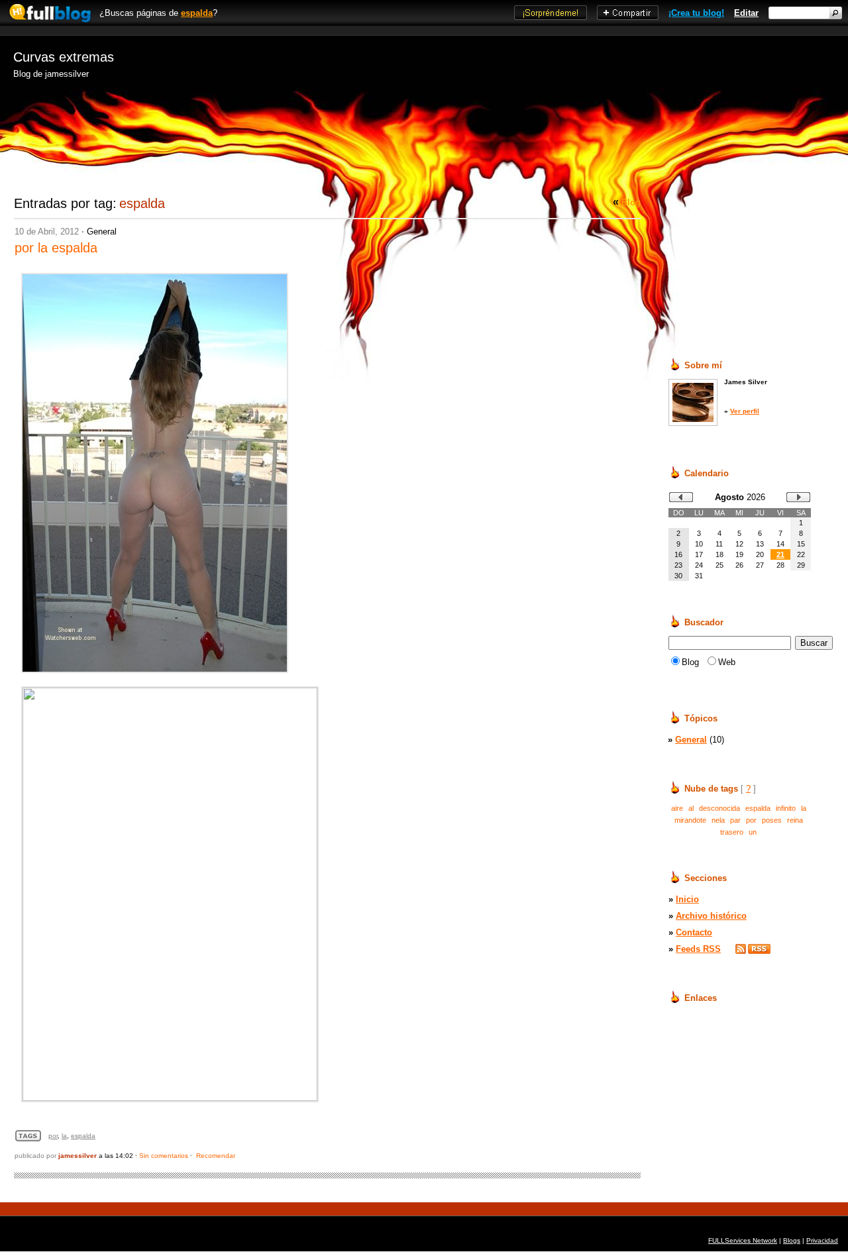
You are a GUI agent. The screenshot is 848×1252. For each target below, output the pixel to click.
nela (718, 820)
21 (780, 554)
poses (772, 820)
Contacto (694, 932)
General (102, 231)
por (53, 1135)
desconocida (719, 808)
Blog (631, 202)
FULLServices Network (742, 1240)
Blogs (791, 1240)
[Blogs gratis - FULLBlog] (46, 23)
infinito (786, 808)
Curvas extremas (63, 57)
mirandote (690, 820)
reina (795, 820)
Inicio (687, 899)
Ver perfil (744, 411)
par (735, 820)
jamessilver (77, 1155)
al (691, 808)
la (64, 1135)
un (753, 832)
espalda (197, 13)
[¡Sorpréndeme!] (550, 17)
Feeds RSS (698, 949)
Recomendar (215, 1155)
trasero (731, 832)
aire (677, 808)
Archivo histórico (711, 916)
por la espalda (56, 247)
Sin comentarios (163, 1155)
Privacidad (822, 1240)
